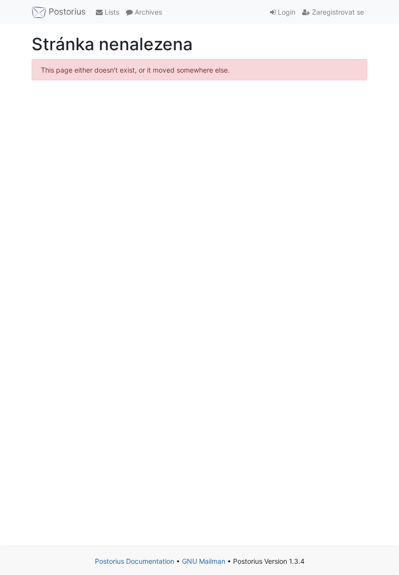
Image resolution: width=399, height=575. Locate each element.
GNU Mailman (203, 561)
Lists (111, 12)
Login (285, 12)
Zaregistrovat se (337, 12)
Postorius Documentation (134, 561)
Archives (147, 12)
